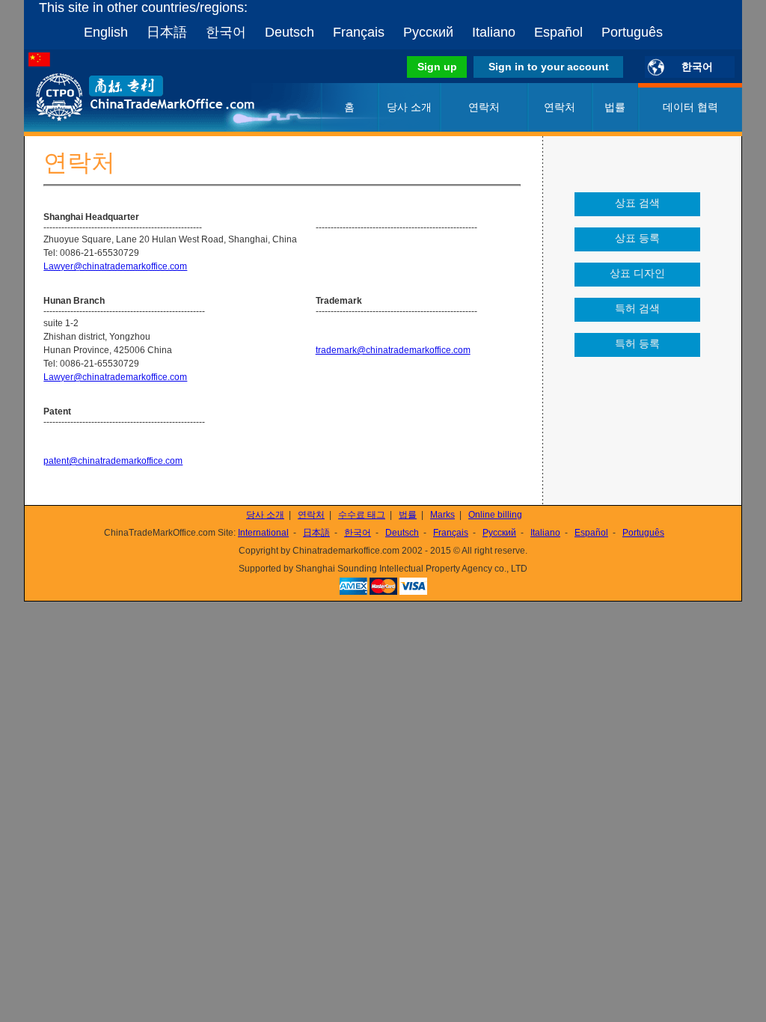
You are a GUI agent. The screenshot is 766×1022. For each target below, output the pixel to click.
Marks (442, 515)
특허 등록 (637, 343)
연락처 (559, 107)
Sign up (437, 67)
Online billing (495, 515)
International (263, 532)
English (106, 32)
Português (632, 32)
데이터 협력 (690, 107)
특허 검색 (637, 308)
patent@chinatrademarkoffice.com (113, 461)
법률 (614, 107)
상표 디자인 (637, 273)
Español (558, 32)
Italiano (493, 32)
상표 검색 (637, 203)
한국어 (226, 32)
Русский (428, 32)
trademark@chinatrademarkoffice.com (393, 350)
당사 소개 (409, 107)
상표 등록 (637, 238)
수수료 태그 (361, 515)
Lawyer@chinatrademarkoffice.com (115, 266)
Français (358, 32)
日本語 (167, 32)
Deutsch (289, 32)
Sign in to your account (548, 67)
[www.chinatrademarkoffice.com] (125, 128)
